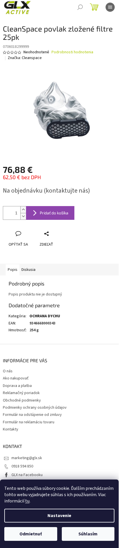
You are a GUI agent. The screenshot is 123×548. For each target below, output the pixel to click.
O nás (8, 371)
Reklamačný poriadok (21, 393)
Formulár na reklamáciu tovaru (28, 422)
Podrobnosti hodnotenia (72, 52)
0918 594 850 (22, 466)
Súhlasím (88, 534)
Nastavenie (59, 515)
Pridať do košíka (54, 212)
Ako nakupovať (16, 378)
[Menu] (110, 7)
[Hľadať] (80, 7)
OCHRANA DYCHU (44, 316)
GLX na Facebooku (27, 475)
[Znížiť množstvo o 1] (23, 216)
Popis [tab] (12, 270)
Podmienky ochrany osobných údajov (35, 407)
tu (27, 501)
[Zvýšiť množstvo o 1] (23, 209)
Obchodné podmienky (22, 400)
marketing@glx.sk (26, 458)
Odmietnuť (30, 534)
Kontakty (10, 429)
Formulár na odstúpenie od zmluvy (32, 415)
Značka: (25, 58)
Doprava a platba (17, 386)
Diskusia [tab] (28, 270)
